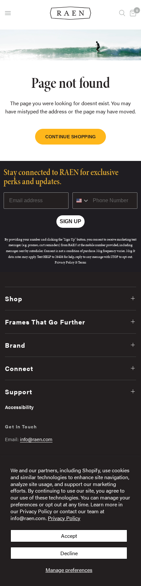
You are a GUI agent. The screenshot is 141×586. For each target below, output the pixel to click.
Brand (15, 345)
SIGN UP (70, 221)
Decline (69, 553)
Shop (13, 298)
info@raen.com (36, 439)
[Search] (122, 13)
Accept (69, 535)
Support (18, 391)
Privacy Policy (64, 518)
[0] (132, 13)
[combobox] (81, 200)
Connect (19, 368)
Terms (82, 262)
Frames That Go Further (45, 321)
